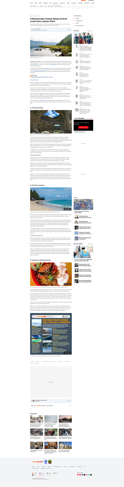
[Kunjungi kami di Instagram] (86, 475)
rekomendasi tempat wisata (39, 71)
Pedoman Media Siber (57, 466)
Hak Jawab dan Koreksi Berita (46, 468)
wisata (35, 64)
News (36, 3)
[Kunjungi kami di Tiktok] (91, 475)
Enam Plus (87, 3)
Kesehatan (62, 3)
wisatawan (53, 64)
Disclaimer (44, 466)
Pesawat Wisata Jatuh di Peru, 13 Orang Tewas (35, 438)
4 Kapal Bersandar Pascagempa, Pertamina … (85, 217)
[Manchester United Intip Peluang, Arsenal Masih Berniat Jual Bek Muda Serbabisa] (77, 276)
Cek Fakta (80, 3)
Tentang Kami (78, 466)
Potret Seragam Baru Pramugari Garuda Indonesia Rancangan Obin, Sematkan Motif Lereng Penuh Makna (86, 48)
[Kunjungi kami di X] (84, 475)
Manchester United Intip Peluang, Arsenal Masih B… (85, 275)
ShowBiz (45, 3)
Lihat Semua (90, 30)
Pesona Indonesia (58, 6)
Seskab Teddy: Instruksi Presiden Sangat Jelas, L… (85, 227)
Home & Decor (50, 6)
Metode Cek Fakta (35, 468)
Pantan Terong (34, 80)
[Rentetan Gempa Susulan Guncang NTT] (77, 238)
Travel (45, 6)
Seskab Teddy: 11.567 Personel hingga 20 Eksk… (85, 265)
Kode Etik (49, 466)
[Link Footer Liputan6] (37, 462)
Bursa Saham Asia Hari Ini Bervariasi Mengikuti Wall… (85, 281)
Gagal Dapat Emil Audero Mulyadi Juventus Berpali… (85, 270)
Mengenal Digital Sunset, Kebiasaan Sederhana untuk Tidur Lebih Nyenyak (85, 68)
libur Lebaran (46, 68)
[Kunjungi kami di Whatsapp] (89, 475)
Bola (50, 3)
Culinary (41, 6)
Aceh (61, 61)
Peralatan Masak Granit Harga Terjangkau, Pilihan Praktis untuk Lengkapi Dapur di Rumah (85, 111)
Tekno (68, 3)
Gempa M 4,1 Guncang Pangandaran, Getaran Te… (85, 233)
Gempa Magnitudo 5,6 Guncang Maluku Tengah (82, 212)
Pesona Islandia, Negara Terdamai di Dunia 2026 (64, 451)
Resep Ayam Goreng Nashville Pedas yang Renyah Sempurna (84, 75)
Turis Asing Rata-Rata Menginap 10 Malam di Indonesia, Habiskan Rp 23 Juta (65, 425)
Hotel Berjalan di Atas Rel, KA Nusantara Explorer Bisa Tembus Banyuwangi (36, 425)
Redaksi (38, 466)
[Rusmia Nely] (32, 30)
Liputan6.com (41, 478)
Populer (76, 31)
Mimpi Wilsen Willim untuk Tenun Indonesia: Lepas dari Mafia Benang (86, 97)
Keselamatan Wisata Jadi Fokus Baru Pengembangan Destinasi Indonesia (50, 451)
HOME (31, 3)
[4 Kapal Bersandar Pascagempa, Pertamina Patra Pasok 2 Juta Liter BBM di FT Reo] (77, 217)
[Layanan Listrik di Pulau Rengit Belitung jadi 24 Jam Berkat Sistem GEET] (83, 252)
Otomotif (73, 3)
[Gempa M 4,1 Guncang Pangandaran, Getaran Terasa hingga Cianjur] (77, 233)
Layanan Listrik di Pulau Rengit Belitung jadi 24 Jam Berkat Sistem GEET (83, 260)
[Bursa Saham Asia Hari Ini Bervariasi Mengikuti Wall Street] (77, 281)
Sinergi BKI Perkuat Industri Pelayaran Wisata (42, 77)
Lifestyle (55, 3)
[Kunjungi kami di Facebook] (82, 475)
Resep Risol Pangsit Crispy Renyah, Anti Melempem (85, 62)
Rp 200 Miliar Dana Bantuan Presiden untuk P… (85, 222)
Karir (84, 466)
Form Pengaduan (71, 466)
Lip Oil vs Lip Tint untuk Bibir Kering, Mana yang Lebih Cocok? (86, 82)
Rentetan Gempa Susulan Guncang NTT (85, 238)
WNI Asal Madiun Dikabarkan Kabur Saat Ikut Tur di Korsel (65, 438)
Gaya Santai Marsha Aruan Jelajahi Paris (36, 451)
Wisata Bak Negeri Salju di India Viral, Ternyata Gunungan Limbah (50, 425)
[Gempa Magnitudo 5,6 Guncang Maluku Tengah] (83, 204)
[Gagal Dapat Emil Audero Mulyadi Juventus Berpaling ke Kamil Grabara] (77, 270)
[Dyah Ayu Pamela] (34, 401)
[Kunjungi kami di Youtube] (80, 475)
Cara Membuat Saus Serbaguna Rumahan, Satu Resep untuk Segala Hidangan (85, 89)
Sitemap (64, 466)
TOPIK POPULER (77, 15)
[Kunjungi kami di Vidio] (78, 475)
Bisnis (40, 3)
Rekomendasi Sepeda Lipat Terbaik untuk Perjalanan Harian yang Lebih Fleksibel (85, 104)
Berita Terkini (78, 244)
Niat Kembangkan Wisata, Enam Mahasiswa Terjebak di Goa (50, 438)
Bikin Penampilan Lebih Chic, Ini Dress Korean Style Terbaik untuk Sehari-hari (86, 55)
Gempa (75, 197)
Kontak (33, 466)
